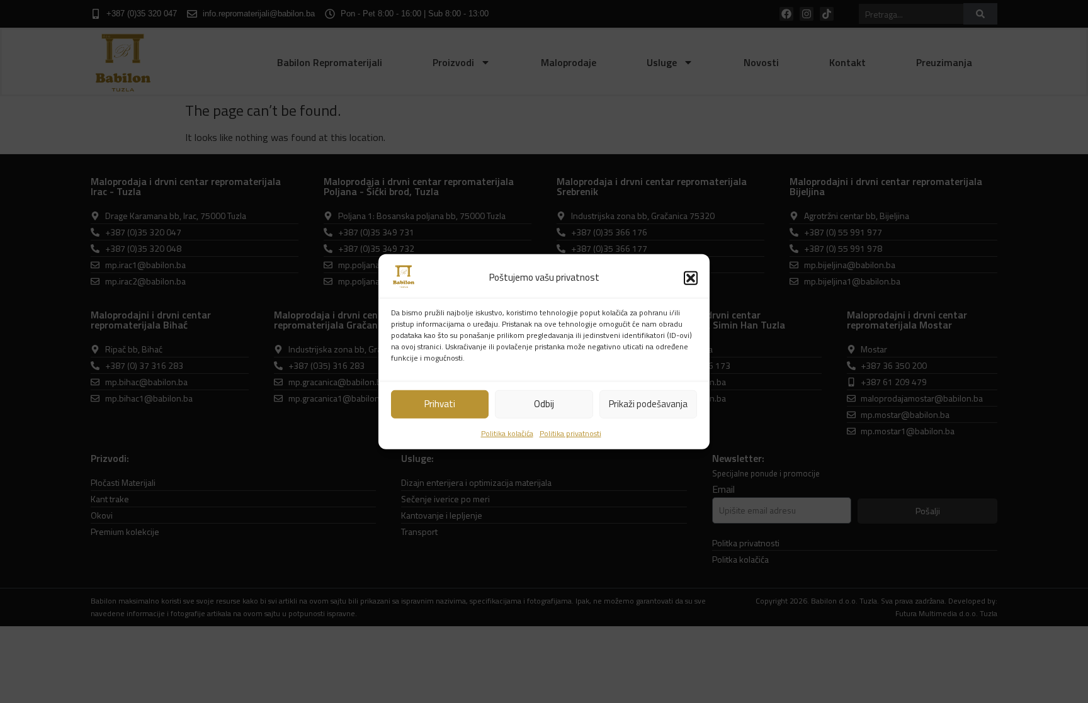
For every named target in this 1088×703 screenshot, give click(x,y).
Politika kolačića (507, 433)
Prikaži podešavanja (648, 403)
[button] (690, 277)
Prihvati (439, 403)
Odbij (544, 403)
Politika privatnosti (570, 433)
